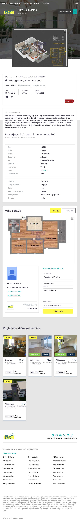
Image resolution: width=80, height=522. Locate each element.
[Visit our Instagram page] (56, 435)
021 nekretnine (58, 457)
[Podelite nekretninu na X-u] (12, 97)
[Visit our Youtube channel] (60, 435)
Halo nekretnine (33, 465)
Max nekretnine (8, 476)
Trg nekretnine (58, 476)
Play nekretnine (58, 472)
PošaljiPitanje (58, 311)
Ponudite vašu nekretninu (32, 3)
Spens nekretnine (34, 468)
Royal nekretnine (34, 461)
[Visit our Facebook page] (53, 435)
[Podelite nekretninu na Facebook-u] (7, 97)
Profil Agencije (32, 308)
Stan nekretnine (8, 472)
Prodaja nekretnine (34, 484)
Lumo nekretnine (59, 484)
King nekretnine (33, 476)
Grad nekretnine (8, 457)
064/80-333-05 (22, 13)
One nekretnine (33, 480)
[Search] (75, 11)
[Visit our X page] (64, 435)
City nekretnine (33, 457)
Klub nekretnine (58, 465)
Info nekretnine (8, 461)
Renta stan (57, 480)
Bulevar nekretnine (59, 461)
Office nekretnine (8, 465)
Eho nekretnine (8, 468)
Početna (4, 3)
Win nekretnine (58, 468)
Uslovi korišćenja (70, 438)
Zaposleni (46, 3)
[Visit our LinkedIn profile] (68, 435)
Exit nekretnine (33, 472)
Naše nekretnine (15, 3)
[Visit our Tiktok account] (72, 435)
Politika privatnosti (54, 438)
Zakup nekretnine (9, 484)
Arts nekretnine (8, 480)
